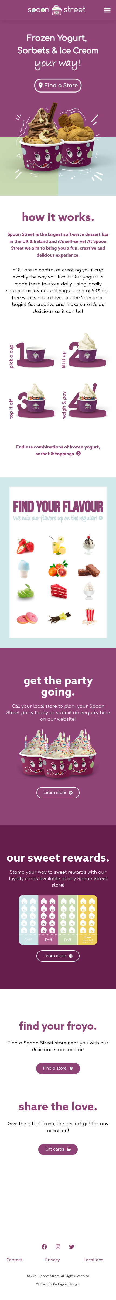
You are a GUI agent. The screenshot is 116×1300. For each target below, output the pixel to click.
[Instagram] (58, 1246)
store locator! (69, 1049)
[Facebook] (44, 1246)
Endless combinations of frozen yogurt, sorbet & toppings (58, 450)
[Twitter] (71, 1246)
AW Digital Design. (66, 1284)
